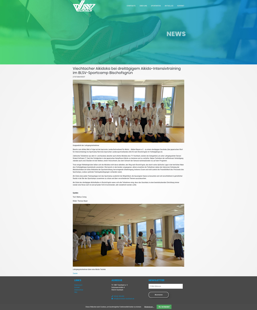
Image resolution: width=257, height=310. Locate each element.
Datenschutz (78, 290)
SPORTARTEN (156, 6)
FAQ (75, 292)
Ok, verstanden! (164, 307)
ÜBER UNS (143, 6)
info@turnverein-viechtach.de (124, 299)
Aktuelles (169, 6)
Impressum (78, 285)
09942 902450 (119, 296)
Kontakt (180, 6)
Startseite (131, 6)
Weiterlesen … (149, 307)
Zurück (75, 273)
